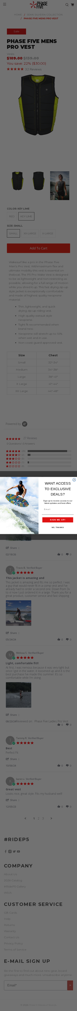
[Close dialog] (74, 479)
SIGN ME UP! (58, 520)
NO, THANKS (58, 527)
